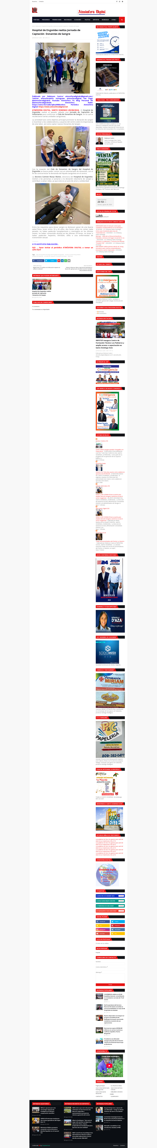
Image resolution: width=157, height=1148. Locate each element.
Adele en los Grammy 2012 (109, 896)
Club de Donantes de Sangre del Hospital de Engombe (50, 254)
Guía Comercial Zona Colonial (116, 1088)
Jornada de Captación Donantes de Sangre (55, 256)
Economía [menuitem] (77, 20)
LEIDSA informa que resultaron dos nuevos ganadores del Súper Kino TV (51, 1120)
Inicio (33, 26)
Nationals (38, 26)
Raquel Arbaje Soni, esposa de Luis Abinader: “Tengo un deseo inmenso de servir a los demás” (114, 1109)
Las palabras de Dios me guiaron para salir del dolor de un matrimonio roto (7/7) (109, 840)
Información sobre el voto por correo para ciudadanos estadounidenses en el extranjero (109, 226)
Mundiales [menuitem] (105, 20)
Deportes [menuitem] (96, 20)
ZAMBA (112, 1094)
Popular (98, 952)
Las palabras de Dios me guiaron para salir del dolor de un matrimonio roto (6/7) (109, 843)
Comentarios (102, 313)
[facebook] (117, 1)
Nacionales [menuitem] (68, 20)
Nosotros (34, 1)
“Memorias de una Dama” (109, 906)
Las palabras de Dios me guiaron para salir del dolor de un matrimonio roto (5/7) (109, 847)
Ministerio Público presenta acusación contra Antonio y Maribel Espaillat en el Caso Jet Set (50, 1130)
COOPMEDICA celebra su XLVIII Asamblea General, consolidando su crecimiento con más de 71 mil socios (114, 996)
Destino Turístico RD (102, 441)
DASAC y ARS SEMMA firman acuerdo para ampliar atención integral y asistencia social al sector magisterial (109, 496)
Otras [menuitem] (114, 20)
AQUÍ (38, 249)
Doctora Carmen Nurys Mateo (73, 254)
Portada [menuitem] (36, 20)
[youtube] (103, 933)
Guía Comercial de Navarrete (101, 1092)
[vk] (118, 929)
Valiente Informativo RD (103, 486)
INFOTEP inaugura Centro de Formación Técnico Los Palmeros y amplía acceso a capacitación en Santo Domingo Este (110, 344)
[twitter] (118, 921)
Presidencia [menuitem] (46, 20)
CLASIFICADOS (114, 1096)
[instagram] (120, 1)
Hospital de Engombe (37, 256)
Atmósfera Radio (101, 463)
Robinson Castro (37, 38)
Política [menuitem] (87, 20)
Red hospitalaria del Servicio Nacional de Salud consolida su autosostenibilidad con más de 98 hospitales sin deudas (114, 1007)
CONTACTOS (99, 1096)
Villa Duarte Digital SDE (102, 508)
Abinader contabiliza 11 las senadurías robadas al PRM (112, 1126)
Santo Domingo (102, 199)
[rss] (103, 925)
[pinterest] (122, 1)
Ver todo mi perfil (108, 144)
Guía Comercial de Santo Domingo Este (102, 1088)
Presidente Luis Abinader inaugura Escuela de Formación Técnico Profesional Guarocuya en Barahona (113, 1041)
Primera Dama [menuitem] (56, 20)
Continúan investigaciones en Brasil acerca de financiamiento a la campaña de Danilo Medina (114, 1118)
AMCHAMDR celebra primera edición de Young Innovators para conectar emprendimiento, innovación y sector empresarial (109, 248)
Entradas (101, 312)
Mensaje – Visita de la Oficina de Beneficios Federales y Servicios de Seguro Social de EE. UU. (110, 237)
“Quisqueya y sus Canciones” (109, 911)
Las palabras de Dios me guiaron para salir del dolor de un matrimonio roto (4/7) (109, 850)
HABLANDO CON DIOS (117, 1092)
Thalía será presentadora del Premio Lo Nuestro (110, 541)
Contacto (41, 1)
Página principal (100, 1085)
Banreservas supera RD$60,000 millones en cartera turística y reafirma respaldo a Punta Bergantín (113, 1030)
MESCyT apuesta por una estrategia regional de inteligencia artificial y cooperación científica (48, 1110)
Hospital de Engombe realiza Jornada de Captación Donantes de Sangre (41, 293)
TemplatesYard (46, 1145)
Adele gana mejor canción (109, 901)
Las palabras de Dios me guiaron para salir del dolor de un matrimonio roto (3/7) (109, 854)
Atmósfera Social (101, 533)
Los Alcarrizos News (116, 1085)
